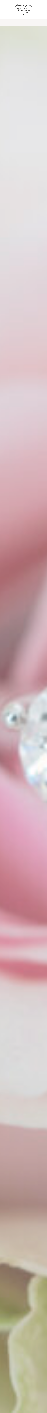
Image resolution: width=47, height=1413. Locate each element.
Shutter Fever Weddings (24, 8)
